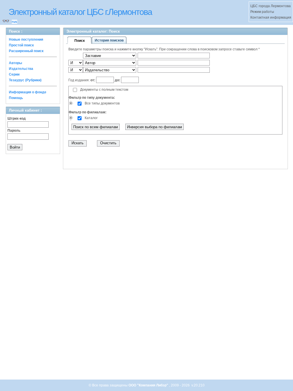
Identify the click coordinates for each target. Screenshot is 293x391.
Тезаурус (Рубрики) (25, 80)
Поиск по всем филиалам (95, 127)
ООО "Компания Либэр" (148, 385)
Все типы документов (102, 103)
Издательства (21, 69)
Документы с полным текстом (104, 90)
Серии (14, 74)
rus (14, 22)
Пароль (13, 131)
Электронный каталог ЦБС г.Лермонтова (80, 12)
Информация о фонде (27, 92)
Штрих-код (16, 118)
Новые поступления (26, 39)
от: (93, 80)
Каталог (91, 118)
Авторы (15, 63)
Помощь (16, 98)
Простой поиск (21, 45)
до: (117, 80)
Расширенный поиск (26, 51)
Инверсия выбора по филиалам (154, 127)
